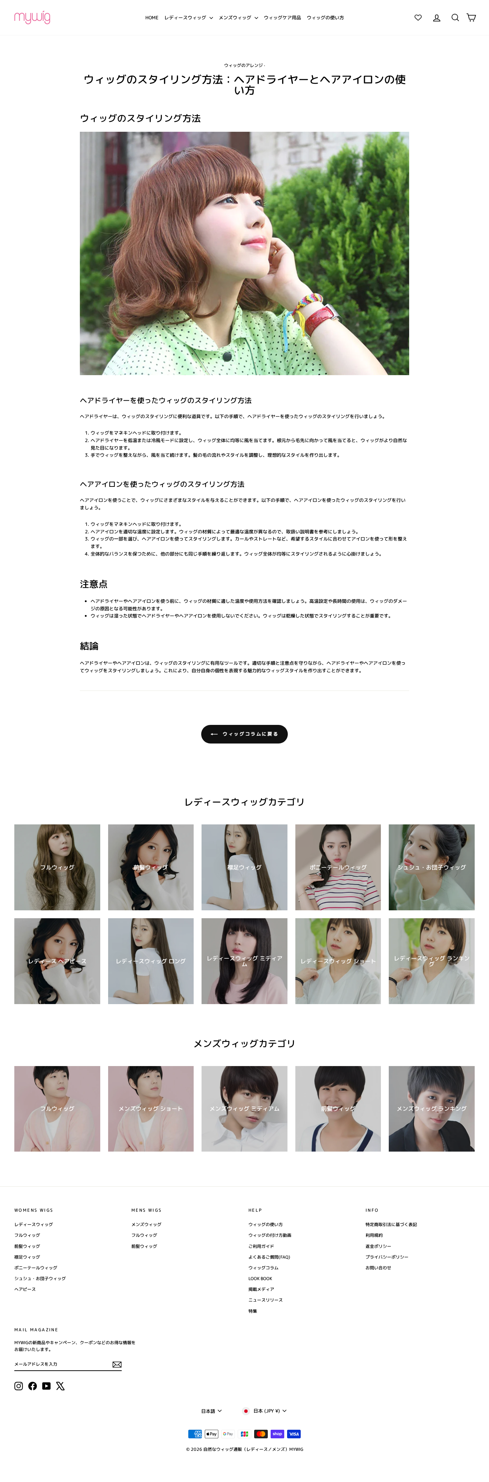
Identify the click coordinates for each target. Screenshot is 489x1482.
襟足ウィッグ (27, 1257)
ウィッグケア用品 (282, 17)
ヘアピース (25, 1289)
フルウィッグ (27, 1235)
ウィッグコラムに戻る (250, 734)
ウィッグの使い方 (325, 17)
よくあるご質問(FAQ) (269, 1257)
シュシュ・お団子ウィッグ (40, 1278)
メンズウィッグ (236, 17)
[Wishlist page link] (418, 17)
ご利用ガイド (261, 1246)
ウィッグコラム (263, 1268)
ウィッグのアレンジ (243, 65)
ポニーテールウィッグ (35, 1268)
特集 (252, 1311)
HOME (152, 17)
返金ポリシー (378, 1246)
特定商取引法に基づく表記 (391, 1224)
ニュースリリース (265, 1300)
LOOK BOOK (260, 1278)
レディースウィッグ (186, 17)
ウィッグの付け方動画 (269, 1235)
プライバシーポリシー (386, 1257)
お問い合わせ (378, 1268)
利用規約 (374, 1235)
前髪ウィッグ (27, 1246)
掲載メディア (261, 1289)
